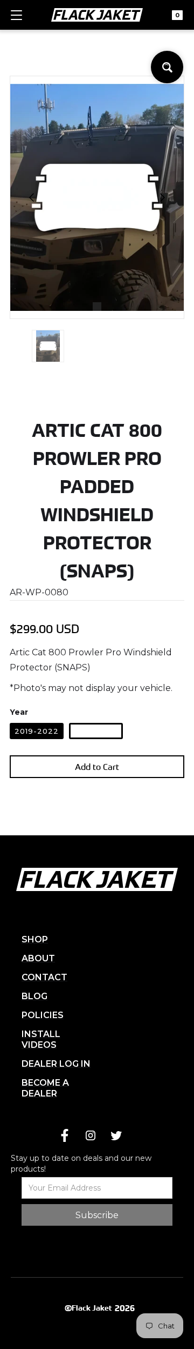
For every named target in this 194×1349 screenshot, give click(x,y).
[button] (16, 19)
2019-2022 (37, 731)
